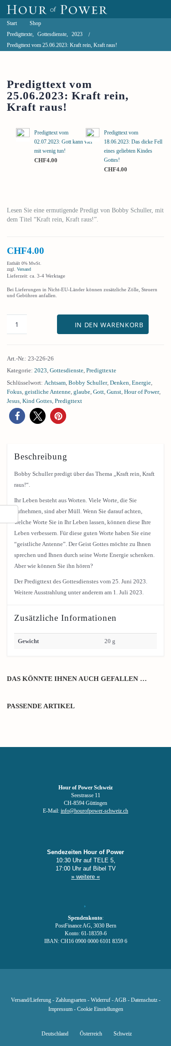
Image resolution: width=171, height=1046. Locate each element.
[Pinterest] (101, 987)
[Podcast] (116, 987)
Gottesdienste (66, 370)
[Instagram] (85, 987)
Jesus (13, 400)
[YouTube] (70, 987)
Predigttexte (101, 370)
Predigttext (68, 400)
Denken (119, 382)
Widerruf (100, 1000)
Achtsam (55, 382)
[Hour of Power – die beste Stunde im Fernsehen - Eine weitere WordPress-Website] (57, 9)
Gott (98, 391)
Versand (24, 269)
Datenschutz (144, 1000)
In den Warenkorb (109, 324)
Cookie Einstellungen (100, 1009)
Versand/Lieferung (31, 1000)
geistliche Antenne (48, 391)
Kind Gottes (37, 400)
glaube (81, 391)
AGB (120, 1000)
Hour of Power (141, 391)
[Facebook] (39, 987)
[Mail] (132, 987)
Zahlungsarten (71, 1000)
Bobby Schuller (87, 382)
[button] (17, 416)
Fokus (14, 391)
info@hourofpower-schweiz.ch (94, 811)
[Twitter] (54, 987)
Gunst (114, 391)
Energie (141, 382)
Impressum (60, 1009)
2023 (40, 370)
